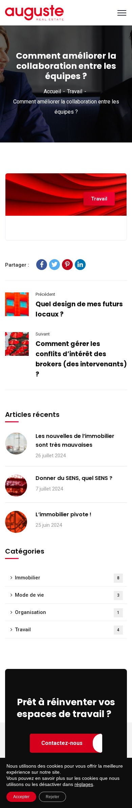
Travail (74, 91)
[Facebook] (41, 264)
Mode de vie (67, 595)
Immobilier (67, 578)
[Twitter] (54, 264)
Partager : (17, 265)
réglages (83, 784)
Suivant (43, 333)
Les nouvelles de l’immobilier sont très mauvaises (75, 440)
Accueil (52, 91)
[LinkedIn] (80, 264)
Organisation (67, 612)
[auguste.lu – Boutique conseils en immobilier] (34, 12)
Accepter (21, 796)
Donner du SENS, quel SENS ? (74, 478)
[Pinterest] (67, 264)
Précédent (45, 294)
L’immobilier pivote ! (63, 514)
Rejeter (52, 796)
